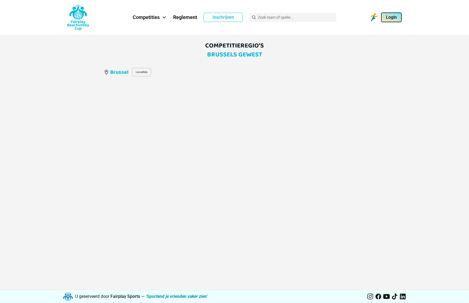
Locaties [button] (141, 72)
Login (391, 17)
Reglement (185, 17)
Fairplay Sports (125, 296)
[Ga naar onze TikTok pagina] (394, 296)
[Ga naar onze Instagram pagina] (370, 296)
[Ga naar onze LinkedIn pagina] (403, 296)
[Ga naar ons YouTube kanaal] (386, 296)
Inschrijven (223, 17)
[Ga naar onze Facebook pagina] (378, 296)
